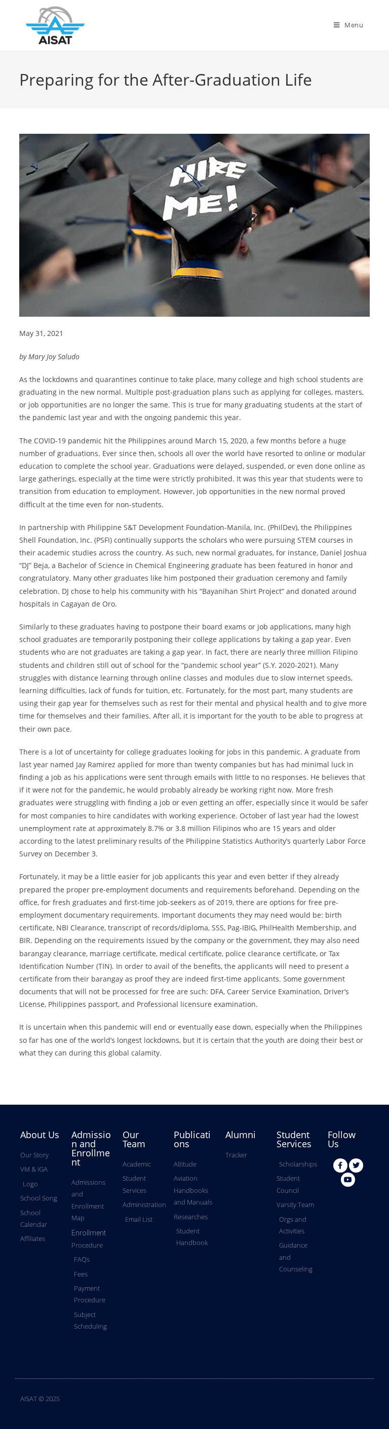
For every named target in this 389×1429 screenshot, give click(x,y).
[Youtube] (348, 1180)
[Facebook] (340, 1165)
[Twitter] (356, 1165)
